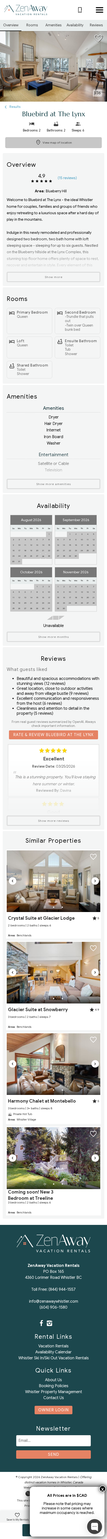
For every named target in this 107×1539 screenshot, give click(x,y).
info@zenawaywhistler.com (53, 1301)
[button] (99, 10)
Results (14, 107)
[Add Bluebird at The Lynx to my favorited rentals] (98, 38)
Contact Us (53, 1397)
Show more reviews (53, 821)
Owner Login (53, 1410)
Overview (10, 25)
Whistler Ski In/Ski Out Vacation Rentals (53, 1358)
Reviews (96, 25)
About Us (53, 1379)
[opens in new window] (41, 1323)
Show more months (53, 637)
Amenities (53, 25)
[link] (54, 894)
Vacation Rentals (53, 1346)
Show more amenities (53, 484)
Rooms (32, 25)
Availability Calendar (53, 1352)
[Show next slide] (95, 881)
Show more (53, 277)
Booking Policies (53, 1385)
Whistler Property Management (53, 1391)
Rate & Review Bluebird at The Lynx (53, 734)
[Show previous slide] (12, 881)
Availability (74, 25)
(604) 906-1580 (53, 1307)
